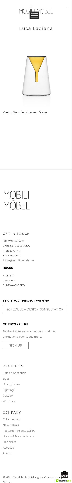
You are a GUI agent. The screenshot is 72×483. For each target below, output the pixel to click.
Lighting (8, 390)
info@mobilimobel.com (19, 260)
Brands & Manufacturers (18, 436)
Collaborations (12, 419)
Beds (6, 378)
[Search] (69, 8)
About (7, 453)
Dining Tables (11, 384)
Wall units (9, 401)
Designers (9, 442)
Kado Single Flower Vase (25, 112)
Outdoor (8, 395)
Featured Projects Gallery (19, 430)
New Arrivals (11, 425)
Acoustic (8, 447)
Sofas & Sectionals (14, 373)
